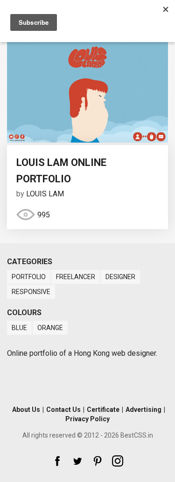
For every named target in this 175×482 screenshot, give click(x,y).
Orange (50, 327)
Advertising (143, 409)
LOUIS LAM (45, 193)
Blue (19, 327)
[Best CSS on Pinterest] (97, 461)
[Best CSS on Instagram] (117, 461)
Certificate (103, 409)
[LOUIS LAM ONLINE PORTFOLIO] (87, 140)
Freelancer (75, 277)
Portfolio (29, 277)
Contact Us (63, 409)
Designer (120, 277)
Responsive (31, 291)
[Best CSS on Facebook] (57, 461)
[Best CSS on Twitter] (77, 461)
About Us (26, 409)
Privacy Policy (87, 419)
